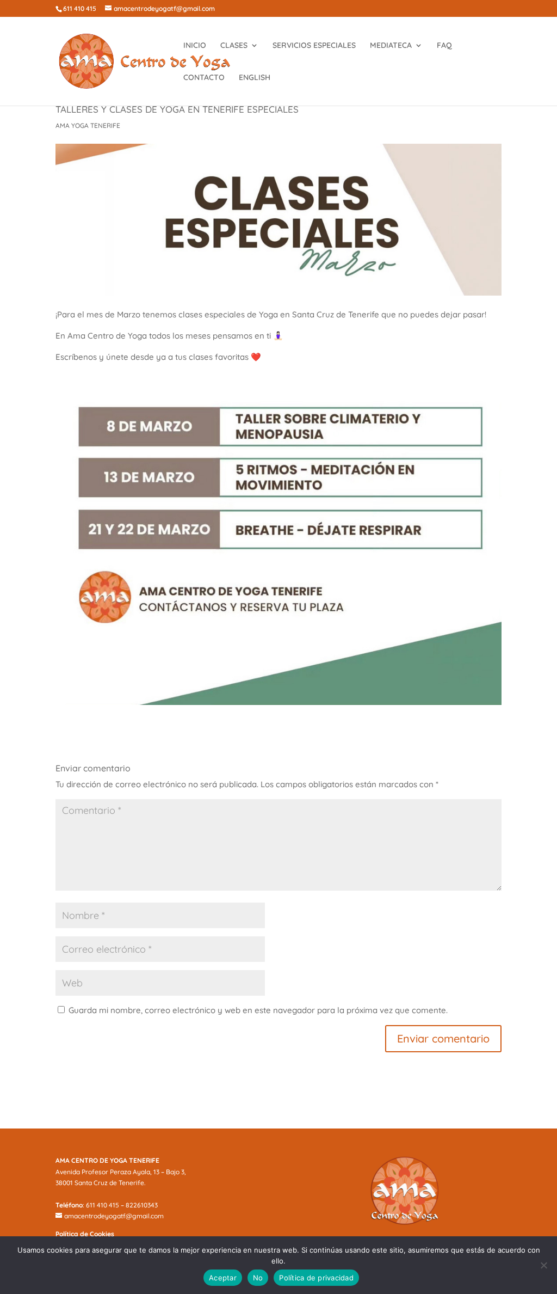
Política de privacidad (316, 1277)
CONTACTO (204, 77)
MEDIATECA (391, 45)
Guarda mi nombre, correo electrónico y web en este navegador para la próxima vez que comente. (258, 1010)
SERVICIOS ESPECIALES (314, 45)
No (258, 1277)
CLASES (233, 45)
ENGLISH (254, 77)
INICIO (194, 45)
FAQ (444, 45)
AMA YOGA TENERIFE (87, 125)
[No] (543, 1265)
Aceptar (223, 1277)
